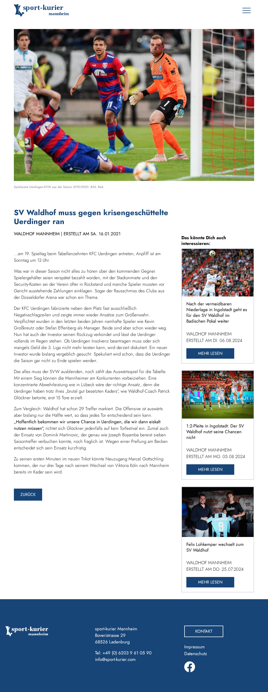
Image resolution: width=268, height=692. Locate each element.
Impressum (194, 647)
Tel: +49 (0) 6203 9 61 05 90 (123, 653)
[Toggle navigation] (246, 10)
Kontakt (203, 631)
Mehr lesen (210, 353)
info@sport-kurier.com (115, 659)
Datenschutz (195, 653)
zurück (28, 494)
